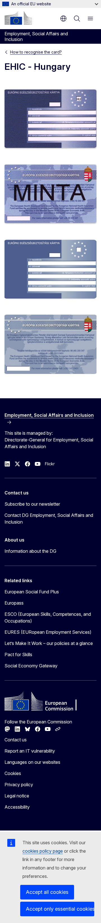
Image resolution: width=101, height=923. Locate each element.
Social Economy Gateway (31, 665)
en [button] (63, 18)
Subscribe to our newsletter (32, 504)
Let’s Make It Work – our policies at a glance (48, 643)
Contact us (15, 739)
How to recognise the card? (36, 52)
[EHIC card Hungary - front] (50, 119)
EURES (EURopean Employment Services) (47, 632)
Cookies (12, 773)
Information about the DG (30, 551)
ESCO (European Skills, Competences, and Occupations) (47, 617)
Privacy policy (18, 784)
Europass (14, 603)
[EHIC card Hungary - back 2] (50, 344)
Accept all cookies (47, 892)
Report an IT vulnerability (29, 751)
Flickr (50, 463)
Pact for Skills (18, 654)
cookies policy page (42, 851)
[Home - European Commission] (18, 18)
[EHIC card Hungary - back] (50, 194)
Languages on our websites (32, 762)
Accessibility (17, 807)
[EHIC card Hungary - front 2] (50, 269)
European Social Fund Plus (31, 591)
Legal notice (16, 796)
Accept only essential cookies (60, 909)
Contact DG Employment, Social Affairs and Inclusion (48, 518)
